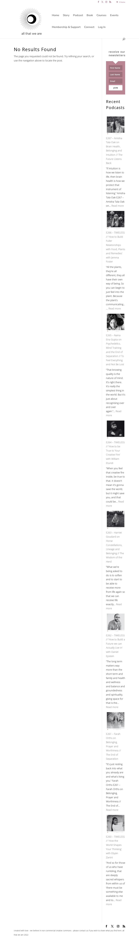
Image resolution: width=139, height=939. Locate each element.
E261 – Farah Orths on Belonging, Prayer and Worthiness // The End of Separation (113, 746)
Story (66, 15)
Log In (102, 27)
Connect (89, 27)
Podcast (78, 15)
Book (90, 15)
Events (114, 15)
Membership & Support (66, 27)
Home (55, 15)
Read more (117, 205)
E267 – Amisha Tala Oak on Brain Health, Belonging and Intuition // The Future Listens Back (114, 151)
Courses (101, 15)
